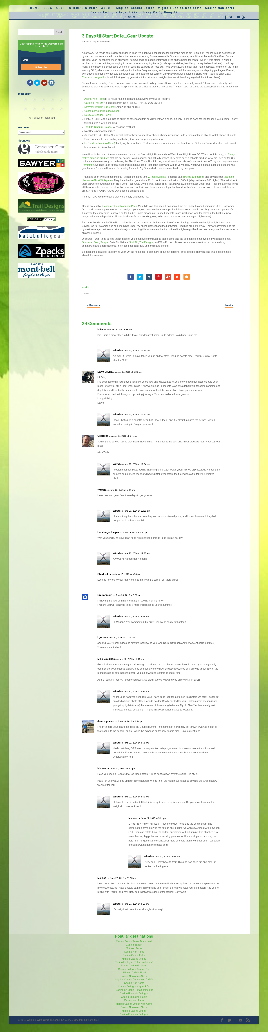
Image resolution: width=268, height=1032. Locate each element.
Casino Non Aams (219, 8)
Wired (116, 350)
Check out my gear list (94, 77)
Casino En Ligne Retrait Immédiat (134, 990)
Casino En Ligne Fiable (134, 997)
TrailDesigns (146, 242)
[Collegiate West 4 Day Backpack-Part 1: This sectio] (59, 111)
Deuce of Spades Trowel (98, 115)
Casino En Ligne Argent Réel (114, 12)
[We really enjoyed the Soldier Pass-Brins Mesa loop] (50, 102)
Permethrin (88, 165)
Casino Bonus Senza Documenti (134, 941)
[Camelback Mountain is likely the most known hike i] (32, 102)
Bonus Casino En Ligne (134, 965)
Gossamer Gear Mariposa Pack (119, 206)
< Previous (93, 305)
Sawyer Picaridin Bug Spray (99, 107)
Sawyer (104, 242)
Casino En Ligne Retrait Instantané (134, 962)
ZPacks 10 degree (193, 176)
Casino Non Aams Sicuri (134, 976)
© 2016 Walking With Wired (33, 1020)
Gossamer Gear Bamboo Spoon (102, 111)
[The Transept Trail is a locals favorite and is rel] (41, 102)
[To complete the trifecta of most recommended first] (59, 102)
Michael (101, 768)
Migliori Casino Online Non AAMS (134, 979)
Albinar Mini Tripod (94, 99)
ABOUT (106, 8)
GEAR (60, 8)
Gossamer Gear (90, 242)
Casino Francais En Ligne (134, 993)
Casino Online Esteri (134, 955)
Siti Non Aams (134, 948)
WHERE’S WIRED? (83, 8)
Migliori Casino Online (135, 8)
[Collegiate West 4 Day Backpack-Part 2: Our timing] (50, 111)
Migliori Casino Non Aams (180, 8)
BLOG (48, 8)
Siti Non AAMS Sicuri (134, 972)
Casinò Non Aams (134, 951)
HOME (35, 8)
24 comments (103, 41)
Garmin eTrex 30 (93, 103)
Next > (229, 305)
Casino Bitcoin (134, 944)
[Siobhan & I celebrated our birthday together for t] (32, 111)
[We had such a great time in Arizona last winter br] (23, 111)
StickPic (133, 242)
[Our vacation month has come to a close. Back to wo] (41, 111)
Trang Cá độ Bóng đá (160, 12)
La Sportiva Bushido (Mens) (99, 143)
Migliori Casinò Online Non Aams (134, 1004)
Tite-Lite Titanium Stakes (98, 127)
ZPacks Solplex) (157, 176)
